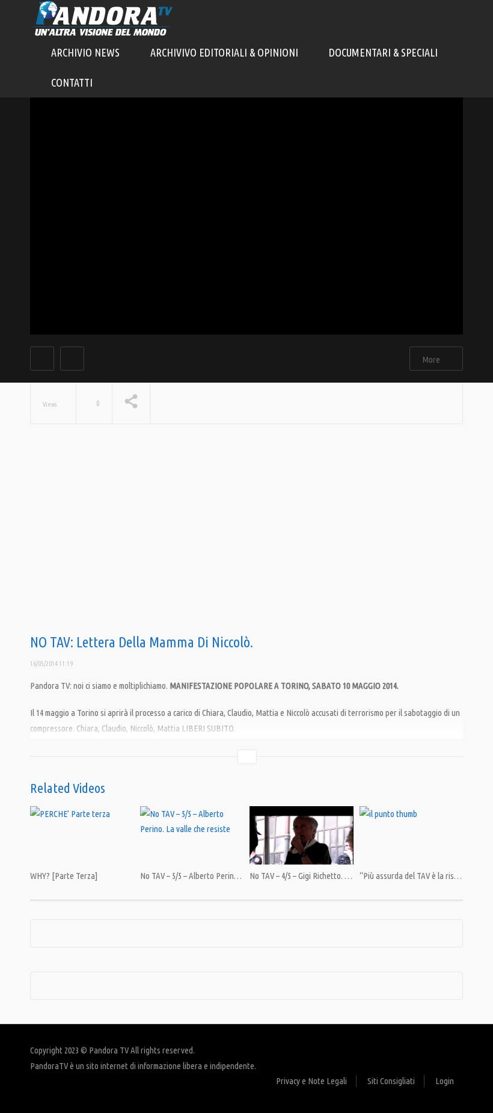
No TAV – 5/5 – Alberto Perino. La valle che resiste (223, 876)
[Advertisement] (246, 538)
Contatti (72, 82)
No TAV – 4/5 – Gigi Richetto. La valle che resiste (329, 876)
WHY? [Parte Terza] (63, 876)
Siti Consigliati (391, 1081)
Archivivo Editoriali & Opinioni (225, 52)
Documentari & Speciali (384, 52)
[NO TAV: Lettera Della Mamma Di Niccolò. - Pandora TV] (102, 18)
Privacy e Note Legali (311, 1081)
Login (444, 1081)
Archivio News (86, 52)
